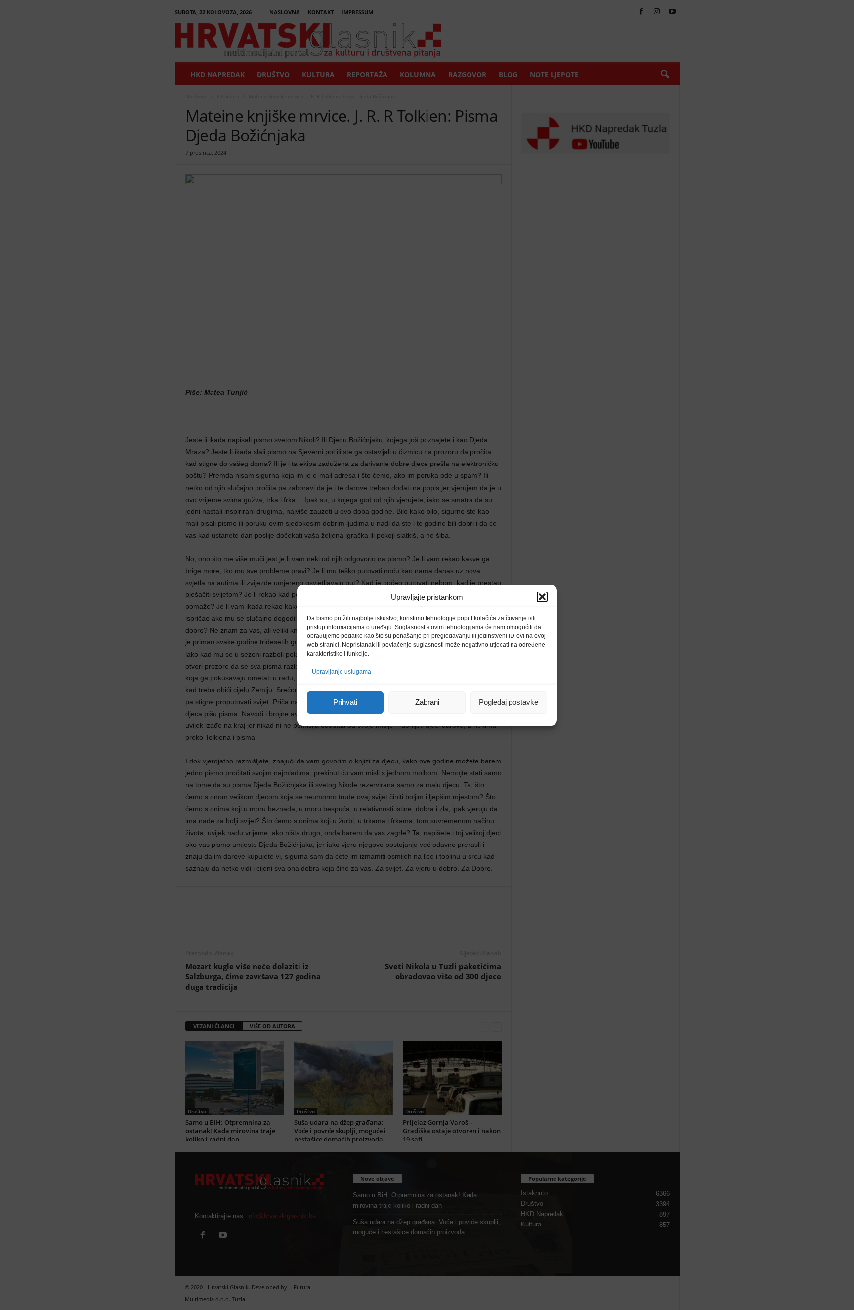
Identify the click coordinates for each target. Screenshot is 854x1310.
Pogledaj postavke (508, 702)
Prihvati (345, 702)
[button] (542, 597)
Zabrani (427, 702)
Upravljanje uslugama (341, 671)
